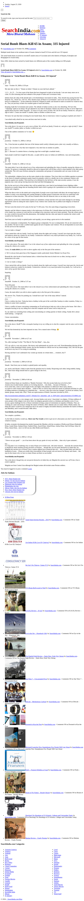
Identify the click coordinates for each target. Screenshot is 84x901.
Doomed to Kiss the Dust (33, 724)
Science (56, 875)
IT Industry (8, 896)
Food (6, 877)
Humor (7, 888)
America (7, 851)
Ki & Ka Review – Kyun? (34, 611)
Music (56, 859)
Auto (6, 857)
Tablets (56, 883)
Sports (56, 879)
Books (7, 861)
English (7, 875)
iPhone (7, 894)
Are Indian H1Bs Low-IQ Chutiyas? (37, 542)
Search (7, 6)
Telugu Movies (59, 886)
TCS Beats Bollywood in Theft (35, 588)
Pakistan (56, 862)
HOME (42, 26)
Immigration (9, 890)
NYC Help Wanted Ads (12, 479)
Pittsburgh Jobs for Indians (13, 484)
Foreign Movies (10, 879)
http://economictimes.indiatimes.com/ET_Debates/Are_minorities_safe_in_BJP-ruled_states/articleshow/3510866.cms (43, 396)
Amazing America (11, 849)
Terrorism (57, 888)
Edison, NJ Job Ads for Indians (15, 480)
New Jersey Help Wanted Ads (14, 490)
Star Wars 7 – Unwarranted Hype (36, 679)
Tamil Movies (58, 885)
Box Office (8, 862)
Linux (56, 851)
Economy (8, 873)
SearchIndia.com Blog (14, 899)
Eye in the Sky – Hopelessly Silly (36, 633)
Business (8, 864)
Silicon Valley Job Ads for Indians (16, 488)
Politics (56, 870)
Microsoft (57, 857)
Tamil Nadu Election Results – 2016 (37, 520)
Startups (56, 881)
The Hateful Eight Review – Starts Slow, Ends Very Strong (44, 656)
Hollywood (8, 886)
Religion (56, 872)
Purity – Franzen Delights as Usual (36, 770)
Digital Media (9, 872)
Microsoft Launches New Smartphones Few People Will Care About (47, 747)
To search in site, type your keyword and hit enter (17, 18)
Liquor (56, 853)
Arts (6, 855)
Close (3, 20)
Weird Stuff (57, 894)
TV (55, 892)
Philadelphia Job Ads (12, 486)
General (7, 883)
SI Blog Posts (9, 497)
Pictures (56, 868)
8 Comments (32, 49)
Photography (58, 866)
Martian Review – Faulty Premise (36, 838)
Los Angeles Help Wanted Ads (15, 482)
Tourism (56, 890)
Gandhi (7, 881)
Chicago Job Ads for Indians (14, 492)
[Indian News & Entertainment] (21, 36)
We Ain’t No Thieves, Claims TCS (36, 565)
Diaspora (8, 870)
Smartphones (58, 877)
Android (7, 853)
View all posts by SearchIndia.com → (13, 72)
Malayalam (57, 855)
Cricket (7, 868)
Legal (56, 849)
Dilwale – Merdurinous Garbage (35, 702)
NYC (55, 861)
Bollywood (8, 859)
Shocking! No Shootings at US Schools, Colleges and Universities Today (49, 815)
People (56, 864)
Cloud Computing (11, 866)
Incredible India (10, 892)
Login (30, 469)
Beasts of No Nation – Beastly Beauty (37, 793)
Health (7, 885)
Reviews (57, 873)
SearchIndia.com (8, 49)
